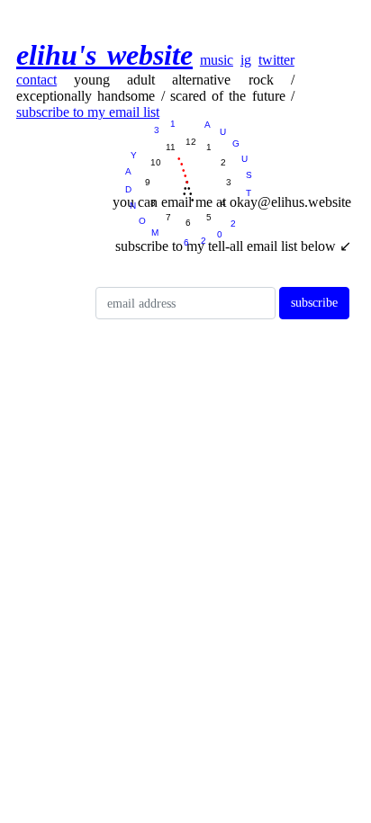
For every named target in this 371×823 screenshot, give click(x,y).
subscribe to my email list (87, 112)
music (216, 59)
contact (36, 79)
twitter (276, 59)
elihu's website (104, 55)
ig (245, 59)
